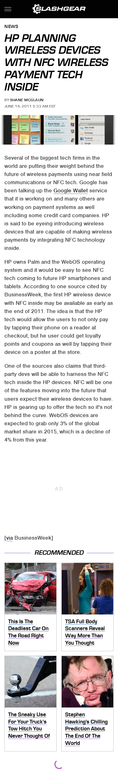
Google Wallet (70, 190)
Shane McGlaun (27, 100)
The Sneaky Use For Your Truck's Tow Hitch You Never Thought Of (29, 725)
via (9, 537)
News (11, 27)
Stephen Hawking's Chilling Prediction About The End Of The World (86, 728)
